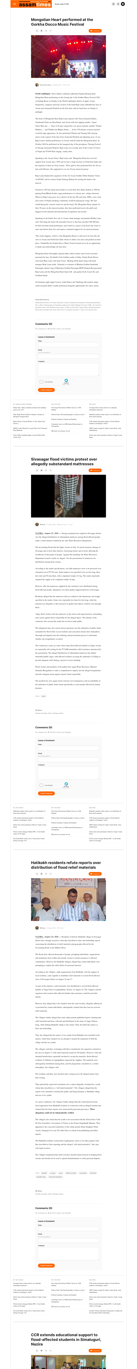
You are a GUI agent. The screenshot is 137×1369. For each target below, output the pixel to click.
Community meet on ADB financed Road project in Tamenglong (66, 425)
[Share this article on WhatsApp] (37, 30)
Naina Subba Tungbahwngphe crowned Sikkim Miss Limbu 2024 (29, 436)
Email (44, 351)
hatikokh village (41, 1177)
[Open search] (118, 4)
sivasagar (52, 1173)
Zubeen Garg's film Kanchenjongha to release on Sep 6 (68, 414)
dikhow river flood (71, 1173)
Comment (41, 361)
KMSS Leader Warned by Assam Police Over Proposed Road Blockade (30, 429)
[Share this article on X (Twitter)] (46, 30)
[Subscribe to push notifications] (113, 4)
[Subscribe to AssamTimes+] (123, 4)
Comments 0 (96, 31)
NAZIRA (39, 533)
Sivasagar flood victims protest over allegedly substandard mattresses (103, 409)
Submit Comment (46, 390)
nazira (43, 696)
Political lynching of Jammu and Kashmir (64, 419)
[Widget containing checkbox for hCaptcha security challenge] (54, 382)
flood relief (93, 1173)
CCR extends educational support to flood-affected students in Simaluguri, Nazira (104, 422)
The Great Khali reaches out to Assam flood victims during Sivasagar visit (29, 839)
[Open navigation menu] (14, 3)
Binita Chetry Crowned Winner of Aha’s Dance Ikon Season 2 (29, 422)
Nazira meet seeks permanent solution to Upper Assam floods (105, 436)
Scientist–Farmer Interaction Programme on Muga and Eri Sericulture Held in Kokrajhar (105, 1312)
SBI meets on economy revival (60, 431)
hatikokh (44, 1173)
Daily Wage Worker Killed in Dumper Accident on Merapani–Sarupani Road (28, 415)
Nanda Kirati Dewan (45, 85)
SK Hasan (42, 524)
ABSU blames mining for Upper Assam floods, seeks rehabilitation (105, 429)
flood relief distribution (55, 1177)
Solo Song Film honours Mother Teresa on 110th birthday (66, 409)
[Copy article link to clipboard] (50, 30)
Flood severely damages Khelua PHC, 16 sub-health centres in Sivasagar (29, 833)
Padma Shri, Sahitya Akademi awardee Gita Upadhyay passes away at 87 (29, 409)
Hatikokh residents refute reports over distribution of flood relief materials (105, 415)
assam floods (83, 1173)
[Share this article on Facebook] (41, 30)
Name (40, 341)
